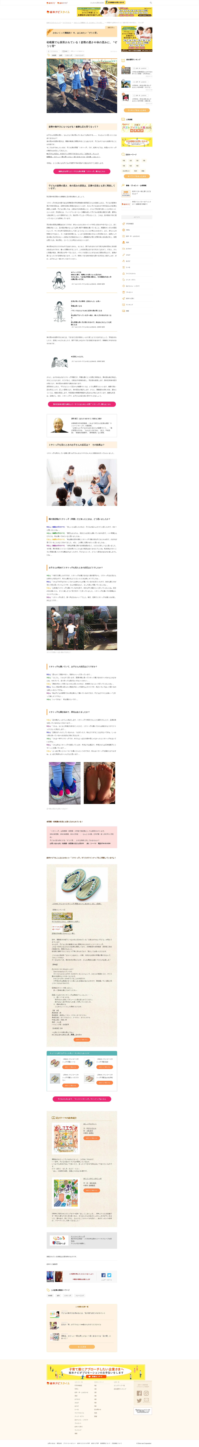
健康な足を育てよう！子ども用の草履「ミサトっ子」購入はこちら (82, 171)
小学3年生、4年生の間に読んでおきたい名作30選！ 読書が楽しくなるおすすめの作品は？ (142, 100)
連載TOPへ (111, 27)
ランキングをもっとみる (137, 110)
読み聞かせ (126, 171)
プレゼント (129, 292)
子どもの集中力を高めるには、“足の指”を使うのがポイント (83, 1313)
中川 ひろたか (91, 1128)
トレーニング (79, 55)
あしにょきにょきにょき (92, 1178)
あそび (128, 261)
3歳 (144, 160)
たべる (128, 267)
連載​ (127, 311)
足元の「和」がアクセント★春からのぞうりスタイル (81, 1324)
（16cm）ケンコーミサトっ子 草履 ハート (70, 1060)
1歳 (131, 160)
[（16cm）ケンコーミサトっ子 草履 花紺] (89, 1063)
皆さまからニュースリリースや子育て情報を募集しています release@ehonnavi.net (143, 1411)
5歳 (131, 166)
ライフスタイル (67, 22)
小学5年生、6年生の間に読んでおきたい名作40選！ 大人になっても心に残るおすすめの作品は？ (142, 86)
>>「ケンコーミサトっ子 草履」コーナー (67, 1034)
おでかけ (129, 248)
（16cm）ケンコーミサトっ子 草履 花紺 (104, 1060)
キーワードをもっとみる (137, 176)
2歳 (137, 160)
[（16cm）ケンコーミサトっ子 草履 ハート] (55, 1063)
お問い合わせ (51, 1443)
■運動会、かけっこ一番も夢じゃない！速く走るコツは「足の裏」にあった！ (73, 157)
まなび (128, 255)
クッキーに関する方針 (97, 2)
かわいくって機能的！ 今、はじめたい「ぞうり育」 (89, 22)
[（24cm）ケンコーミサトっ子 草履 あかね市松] (89, 1079)
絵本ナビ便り (130, 298)
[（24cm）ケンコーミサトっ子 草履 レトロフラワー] (55, 1080)
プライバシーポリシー (69, 1443)
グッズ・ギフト (131, 280)
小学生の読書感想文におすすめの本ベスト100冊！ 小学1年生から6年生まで (142, 73)
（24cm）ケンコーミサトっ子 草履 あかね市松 (104, 1076)
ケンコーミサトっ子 (78, 1236)
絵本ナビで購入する (81, 1039)
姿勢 (60, 55)
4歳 (124, 166)
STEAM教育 (130, 224)
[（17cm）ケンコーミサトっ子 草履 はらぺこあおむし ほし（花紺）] (82, 901)
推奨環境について (105, 1443)
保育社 (91, 1133)
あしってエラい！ (90, 1124)
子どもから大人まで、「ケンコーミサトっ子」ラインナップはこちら (82, 1099)
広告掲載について (117, 1443)
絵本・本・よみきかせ (141, 68)
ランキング (129, 304)
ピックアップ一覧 (119, 1385)
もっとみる (82, 1347)
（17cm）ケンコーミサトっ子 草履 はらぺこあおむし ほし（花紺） (77, 904)
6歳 (137, 166)
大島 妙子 (90, 1131)
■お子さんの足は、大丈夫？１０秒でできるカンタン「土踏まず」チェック (73, 154)
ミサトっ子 (68, 55)
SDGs (128, 230)
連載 (66, 51)
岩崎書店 (92, 1185)
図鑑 (143, 171)
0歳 (124, 160)
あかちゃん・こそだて (133, 286)
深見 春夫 (93, 1183)
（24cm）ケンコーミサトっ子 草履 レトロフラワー (70, 1077)
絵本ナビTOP (95, 1443)
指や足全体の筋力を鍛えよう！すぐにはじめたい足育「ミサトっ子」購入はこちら (82, 404)
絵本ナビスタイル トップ (54, 22)
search (150, 2)
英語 (135, 171)
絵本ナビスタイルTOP (83, 1443)
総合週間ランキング (120, 1389)
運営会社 (59, 1443)
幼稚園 (54, 55)
